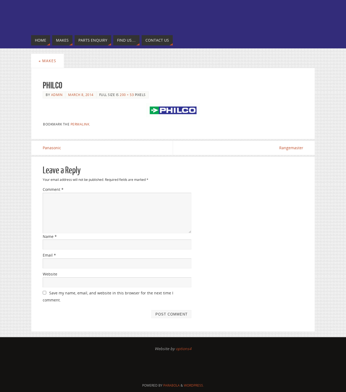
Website (50, 274)
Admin (57, 94)
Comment (53, 189)
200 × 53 (127, 94)
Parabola (171, 385)
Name (50, 236)
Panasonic (52, 147)
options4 (183, 348)
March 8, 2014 (81, 94)
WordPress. (194, 385)
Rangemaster (291, 147)
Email (49, 255)
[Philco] (173, 110)
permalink (80, 124)
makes (47, 60)
